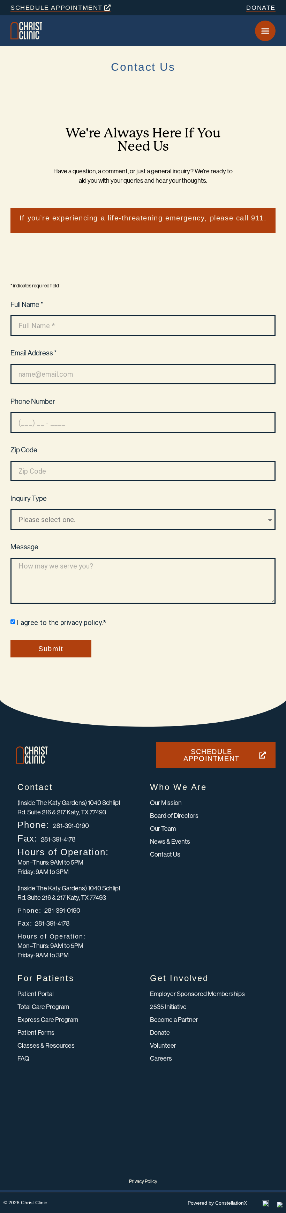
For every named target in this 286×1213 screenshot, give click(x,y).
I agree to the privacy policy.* (61, 622)
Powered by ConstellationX (217, 1203)
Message (24, 547)
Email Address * (33, 353)
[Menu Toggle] (265, 31)
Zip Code (23, 450)
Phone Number (32, 402)
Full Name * (26, 305)
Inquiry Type (28, 499)
